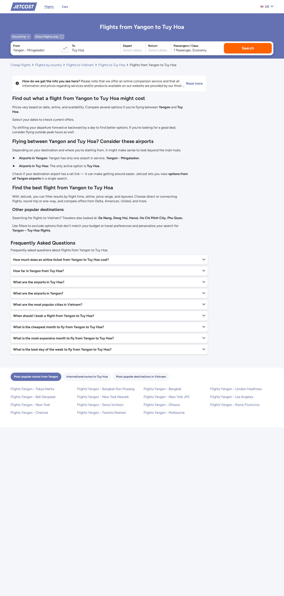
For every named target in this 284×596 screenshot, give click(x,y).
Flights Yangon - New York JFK (166, 397)
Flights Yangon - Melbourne (164, 413)
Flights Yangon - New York (30, 405)
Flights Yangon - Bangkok (162, 389)
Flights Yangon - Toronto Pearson (101, 413)
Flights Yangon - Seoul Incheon (100, 405)
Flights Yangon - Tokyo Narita (32, 389)
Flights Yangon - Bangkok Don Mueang (106, 389)
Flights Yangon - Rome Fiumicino (234, 405)
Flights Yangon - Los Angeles (231, 397)
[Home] (24, 6)
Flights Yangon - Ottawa (162, 405)
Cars (65, 7)
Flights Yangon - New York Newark (103, 397)
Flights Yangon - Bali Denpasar (33, 397)
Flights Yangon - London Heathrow (236, 389)
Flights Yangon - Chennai (29, 413)
